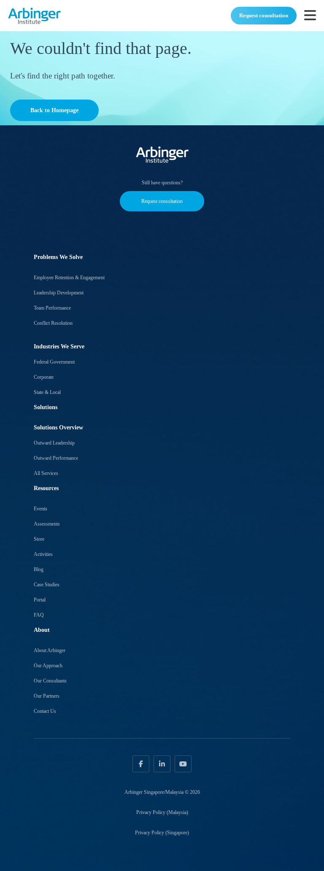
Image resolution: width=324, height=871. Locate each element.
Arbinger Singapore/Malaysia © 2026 (162, 792)
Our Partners (46, 696)
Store (39, 539)
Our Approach (48, 666)
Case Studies (46, 585)
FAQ (39, 615)
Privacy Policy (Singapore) (162, 833)
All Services (46, 473)
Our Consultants (50, 681)
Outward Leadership (54, 443)
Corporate (44, 377)
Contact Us (45, 711)
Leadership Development (59, 293)
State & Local (47, 392)
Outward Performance (56, 458)
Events (40, 509)
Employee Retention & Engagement (69, 277)
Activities (43, 554)
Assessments (47, 524)
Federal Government (54, 362)
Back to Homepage (54, 110)
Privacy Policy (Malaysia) (162, 812)
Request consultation (263, 15)
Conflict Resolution (53, 323)
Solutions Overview (58, 427)
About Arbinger (49, 650)
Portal (40, 600)
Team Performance (52, 308)
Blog (38, 569)
